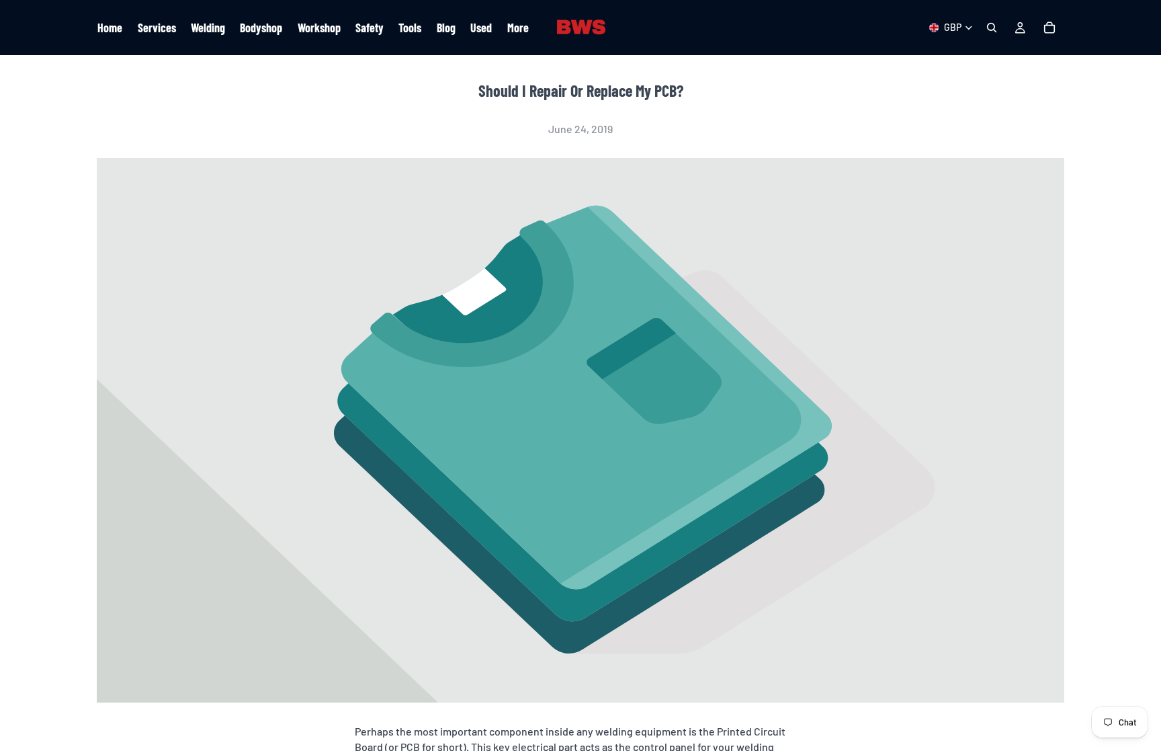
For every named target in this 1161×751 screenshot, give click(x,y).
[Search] (991, 27)
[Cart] (1049, 27)
